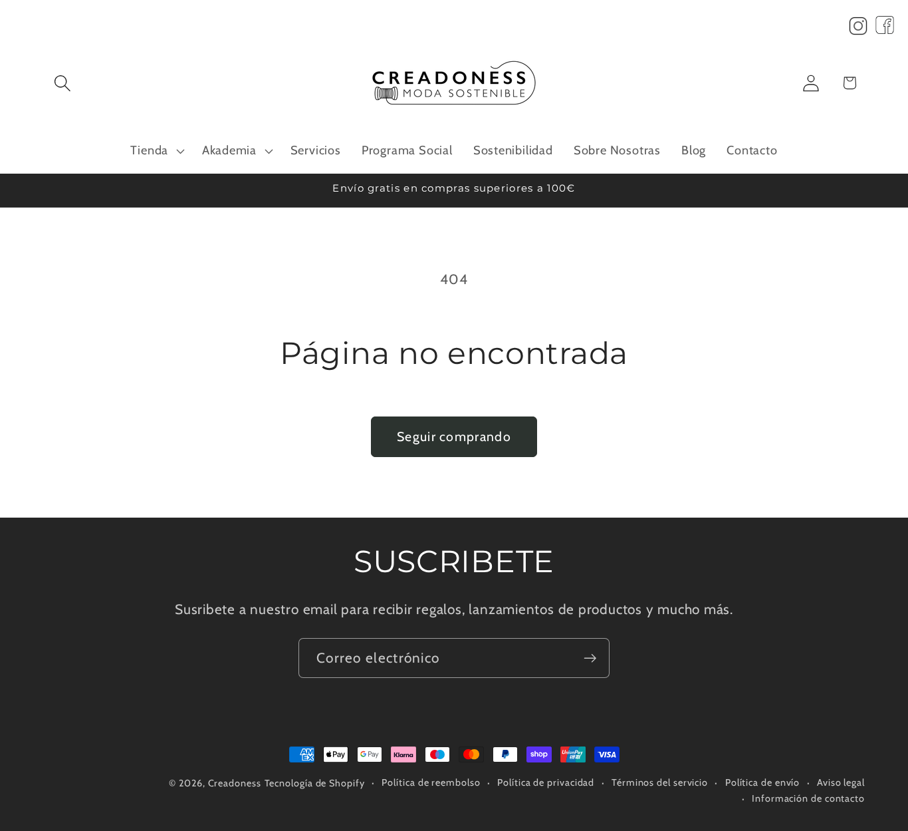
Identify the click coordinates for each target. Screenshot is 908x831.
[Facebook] (885, 29)
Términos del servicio (660, 782)
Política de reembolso (431, 782)
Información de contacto (808, 798)
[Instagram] (858, 29)
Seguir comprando (454, 436)
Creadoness (234, 783)
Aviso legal (841, 782)
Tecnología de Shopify (315, 783)
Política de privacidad (545, 782)
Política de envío (762, 782)
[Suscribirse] (590, 658)
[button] (62, 83)
